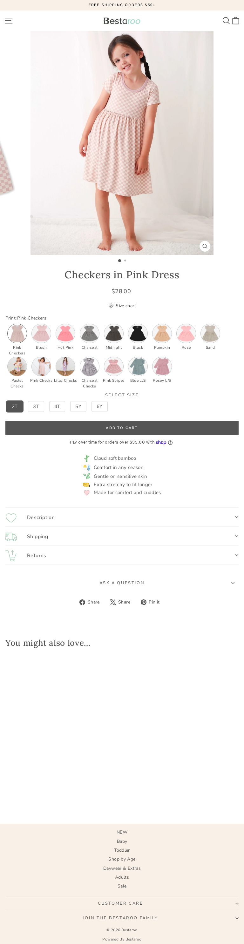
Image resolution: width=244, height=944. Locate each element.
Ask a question (122, 583)
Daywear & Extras (122, 868)
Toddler (122, 850)
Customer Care (120, 903)
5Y (78, 406)
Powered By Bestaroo (121, 939)
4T (57, 406)
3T (36, 406)
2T (15, 406)
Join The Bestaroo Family (120, 918)
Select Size (122, 395)
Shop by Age (121, 859)
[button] (122, 306)
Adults (122, 877)
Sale (122, 886)
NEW (122, 832)
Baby (122, 841)
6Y (100, 406)
